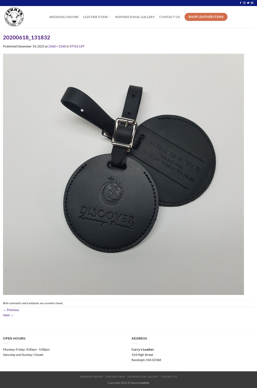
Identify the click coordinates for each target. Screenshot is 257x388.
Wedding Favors (64, 17)
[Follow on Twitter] (248, 3)
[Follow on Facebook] (240, 3)
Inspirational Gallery (135, 17)
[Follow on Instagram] (244, 3)
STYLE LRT (77, 46)
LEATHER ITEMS (95, 17)
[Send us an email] (252, 3)
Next (8, 315)
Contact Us (169, 17)
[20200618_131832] (123, 174)
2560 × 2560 (57, 46)
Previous (11, 310)
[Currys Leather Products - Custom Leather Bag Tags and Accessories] (23, 17)
